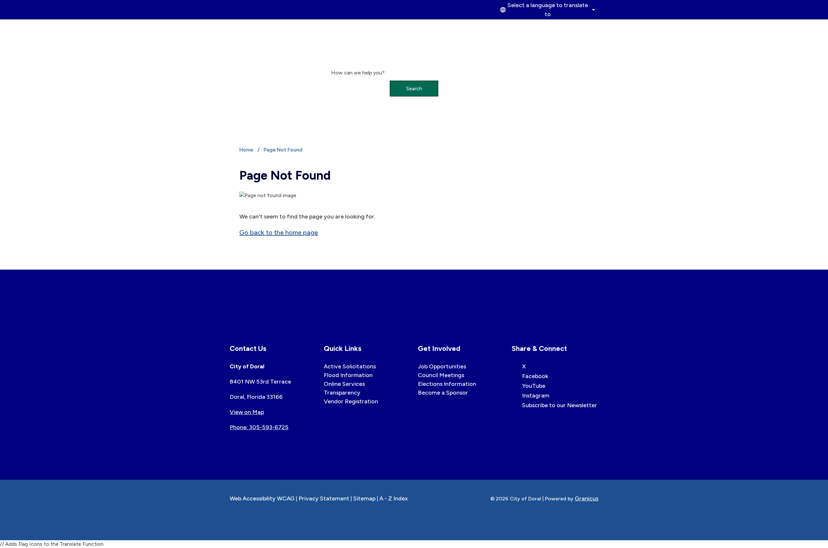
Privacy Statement (324, 498)
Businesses (445, 26)
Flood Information (348, 375)
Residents (541, 26)
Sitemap (364, 498)
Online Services (344, 383)
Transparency (342, 392)
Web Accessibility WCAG (262, 498)
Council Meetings (441, 375)
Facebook (535, 376)
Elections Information (447, 383)
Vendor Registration (351, 401)
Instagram (536, 395)
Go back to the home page (278, 232)
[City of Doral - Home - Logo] (258, 39)
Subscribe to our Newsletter (559, 405)
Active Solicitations (350, 366)
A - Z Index (393, 498)
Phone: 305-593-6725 (259, 427)
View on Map (247, 412)
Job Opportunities (442, 366)
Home (246, 150)
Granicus (586, 498)
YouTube (533, 385)
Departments (493, 26)
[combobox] (546, 9)
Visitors (580, 26)
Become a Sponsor (443, 392)
